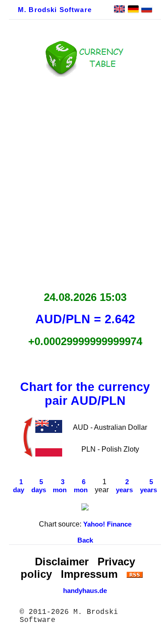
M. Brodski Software (55, 9)
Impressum (89, 574)
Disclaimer (62, 562)
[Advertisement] (80, 181)
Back (85, 540)
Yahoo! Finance (107, 524)
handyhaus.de (85, 590)
